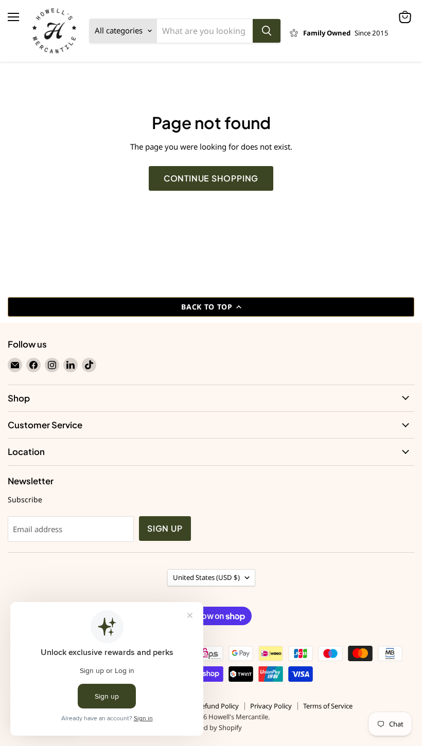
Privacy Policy (271, 706)
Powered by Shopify (211, 727)
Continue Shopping (211, 178)
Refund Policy (218, 706)
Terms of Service (328, 706)
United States (206, 577)
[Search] (266, 31)
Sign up (165, 528)
